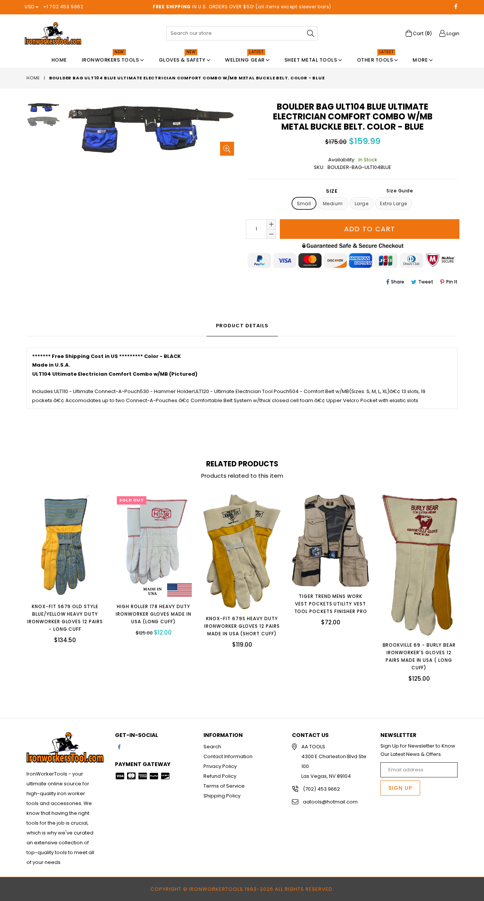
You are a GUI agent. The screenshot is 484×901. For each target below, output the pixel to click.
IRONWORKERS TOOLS (111, 58)
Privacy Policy (220, 766)
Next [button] (465, 582)
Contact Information (228, 756)
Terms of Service (224, 786)
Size (369, 191)
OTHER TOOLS (375, 58)
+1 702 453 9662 (63, 6)
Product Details (242, 325)
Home (59, 59)
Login (452, 33)
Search (212, 746)
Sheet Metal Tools (311, 59)
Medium (333, 203)
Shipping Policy (221, 795)
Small (304, 203)
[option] (37, 109)
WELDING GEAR (245, 58)
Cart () (422, 33)
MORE (421, 59)
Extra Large (393, 203)
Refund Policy (219, 776)
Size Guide (399, 190)
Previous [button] (19, 582)
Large (361, 203)
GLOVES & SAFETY (183, 58)
